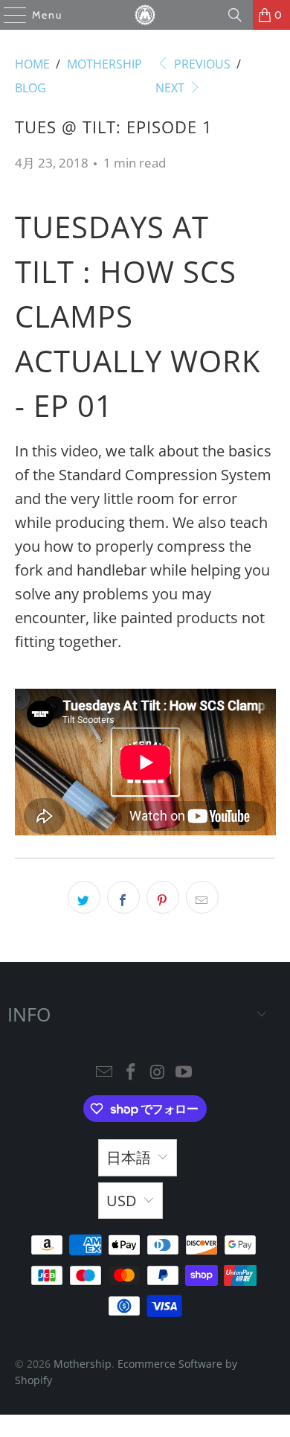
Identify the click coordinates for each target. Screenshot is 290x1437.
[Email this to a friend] (202, 897)
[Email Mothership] (105, 1072)
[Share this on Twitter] (84, 897)
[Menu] (8, 15)
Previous (201, 64)
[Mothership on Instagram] (157, 1072)
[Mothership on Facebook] (131, 1072)
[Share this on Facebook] (123, 897)
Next (171, 88)
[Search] (235, 15)
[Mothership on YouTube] (184, 1072)
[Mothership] (145, 15)
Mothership (83, 1364)
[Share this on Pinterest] (162, 897)
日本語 (128, 1157)
